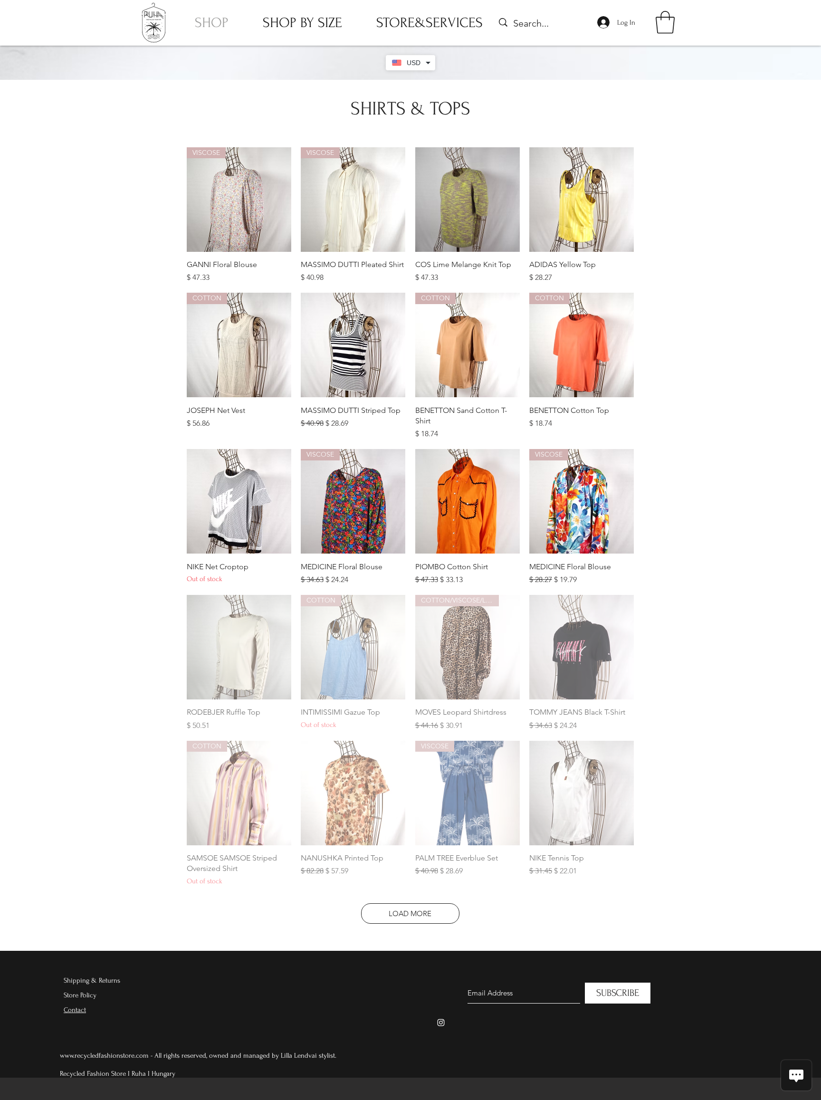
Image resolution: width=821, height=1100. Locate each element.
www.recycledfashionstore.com (104, 1056)
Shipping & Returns (92, 980)
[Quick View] (467, 199)
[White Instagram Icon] (441, 1022)
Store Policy (80, 995)
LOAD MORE (410, 913)
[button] (665, 22)
